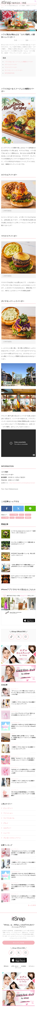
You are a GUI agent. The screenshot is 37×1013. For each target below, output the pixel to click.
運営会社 (6, 966)
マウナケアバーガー (11, 67)
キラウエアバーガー (11, 64)
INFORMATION (9, 73)
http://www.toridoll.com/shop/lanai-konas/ (22, 483)
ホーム (3, 5)
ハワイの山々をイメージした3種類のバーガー (19, 61)
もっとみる (32, 905)
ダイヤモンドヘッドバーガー (14, 70)
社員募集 (23, 966)
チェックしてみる (18, 942)
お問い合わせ (14, 966)
